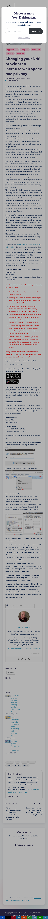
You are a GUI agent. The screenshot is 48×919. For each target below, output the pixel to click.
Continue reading (24, 38)
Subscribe (36, 31)
